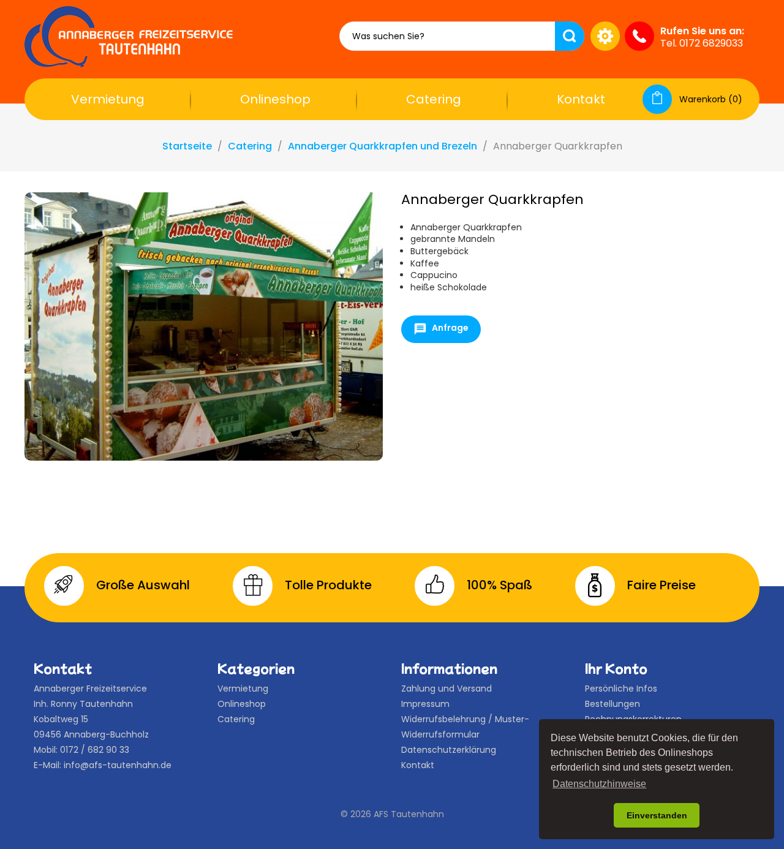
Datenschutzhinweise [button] (599, 784)
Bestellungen (612, 704)
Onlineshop (275, 99)
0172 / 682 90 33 (94, 750)
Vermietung (108, 99)
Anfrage (441, 329)
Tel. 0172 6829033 (701, 43)
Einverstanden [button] (657, 815)
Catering (433, 99)
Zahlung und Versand (446, 688)
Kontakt (581, 99)
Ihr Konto (616, 668)
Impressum (425, 704)
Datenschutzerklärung (448, 750)
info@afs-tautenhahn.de (118, 765)
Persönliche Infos (621, 688)
